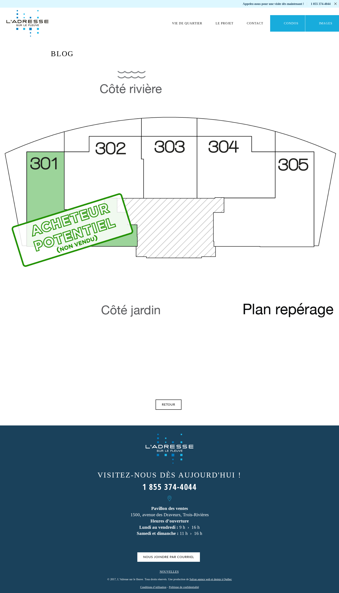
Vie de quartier (187, 23)
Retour (168, 404)
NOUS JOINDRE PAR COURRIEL (168, 557)
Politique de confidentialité (184, 587)
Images (325, 23)
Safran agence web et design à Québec (211, 579)
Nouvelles (169, 571)
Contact (255, 23)
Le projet (224, 23)
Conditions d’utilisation (153, 587)
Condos (291, 23)
